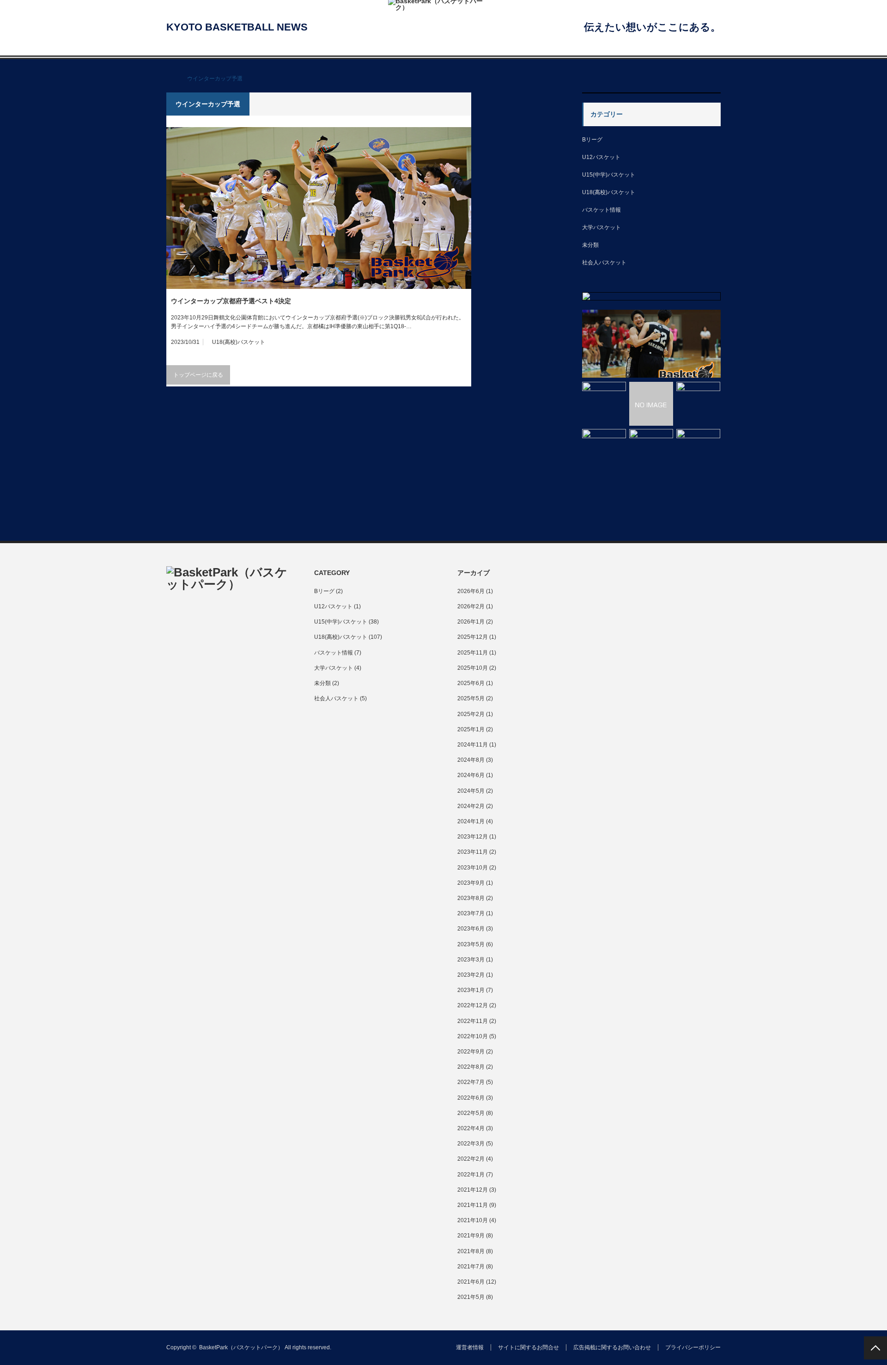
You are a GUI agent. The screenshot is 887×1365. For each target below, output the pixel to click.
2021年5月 (471, 1297)
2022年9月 (471, 1051)
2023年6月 (471, 928)
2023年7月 (471, 913)
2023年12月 (472, 836)
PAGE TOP (875, 1347)
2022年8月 (471, 1067)
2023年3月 (471, 959)
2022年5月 (471, 1113)
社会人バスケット (604, 262)
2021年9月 (471, 1235)
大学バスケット (601, 227)
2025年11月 (472, 652)
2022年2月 (471, 1159)
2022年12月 (472, 1005)
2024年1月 (471, 821)
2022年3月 (471, 1143)
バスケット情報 (601, 210)
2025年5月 (471, 698)
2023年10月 (472, 867)
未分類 (590, 245)
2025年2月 (471, 714)
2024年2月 (471, 806)
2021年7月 (471, 1266)
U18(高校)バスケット (238, 342)
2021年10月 (472, 1220)
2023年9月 (471, 883)
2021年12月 (472, 1190)
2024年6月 (471, 775)
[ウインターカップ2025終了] (604, 775)
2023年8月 (471, 898)
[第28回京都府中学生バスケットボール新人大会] (651, 404)
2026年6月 (471, 591)
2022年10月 (472, 1036)
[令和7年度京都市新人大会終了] (698, 775)
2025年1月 (471, 729)
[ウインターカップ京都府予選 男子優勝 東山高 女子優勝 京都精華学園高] (651, 775)
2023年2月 (471, 975)
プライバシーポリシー (693, 1347)
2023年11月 (472, 852)
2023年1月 (471, 990)
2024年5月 (471, 791)
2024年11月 (472, 744)
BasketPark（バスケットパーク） (241, 1347)
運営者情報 (470, 1347)
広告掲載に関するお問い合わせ (612, 1347)
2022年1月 (471, 1174)
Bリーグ (592, 139)
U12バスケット (601, 157)
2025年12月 (472, 637)
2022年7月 (471, 1082)
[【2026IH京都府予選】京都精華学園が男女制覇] (651, 344)
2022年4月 (471, 1128)
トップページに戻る (198, 375)
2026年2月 (471, 606)
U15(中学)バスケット (608, 174)
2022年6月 (471, 1098)
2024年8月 (471, 760)
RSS (190, 619)
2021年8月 (471, 1251)
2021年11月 (472, 1205)
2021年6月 (471, 1282)
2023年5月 (471, 944)
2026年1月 (471, 621)
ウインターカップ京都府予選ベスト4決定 (231, 301)
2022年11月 (472, 1021)
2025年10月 (472, 668)
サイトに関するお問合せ (528, 1347)
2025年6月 (471, 683)
